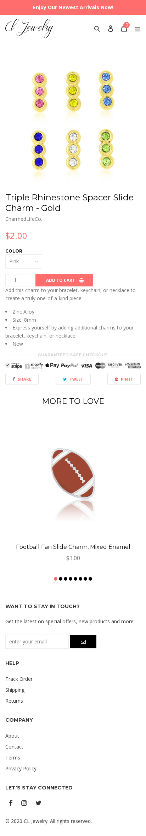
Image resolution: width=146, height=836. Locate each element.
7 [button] (85, 579)
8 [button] (90, 579)
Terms (12, 757)
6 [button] (80, 579)
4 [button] (70, 579)
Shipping (14, 689)
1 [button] (55, 579)
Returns (14, 700)
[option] (73, 119)
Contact (14, 746)
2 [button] (60, 579)
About (12, 735)
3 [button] (65, 579)
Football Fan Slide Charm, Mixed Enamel (73, 547)
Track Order (19, 679)
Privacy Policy (20, 768)
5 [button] (75, 579)
